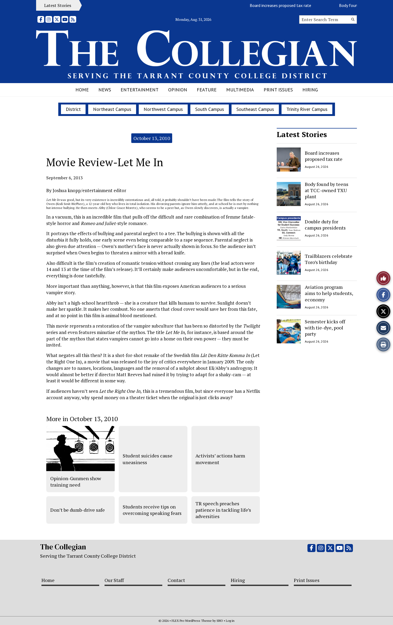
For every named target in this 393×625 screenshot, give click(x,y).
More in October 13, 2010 (82, 418)
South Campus (209, 109)
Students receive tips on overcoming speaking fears (152, 509)
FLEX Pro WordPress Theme (192, 621)
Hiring (310, 90)
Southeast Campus (255, 109)
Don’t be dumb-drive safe (77, 510)
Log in (230, 621)
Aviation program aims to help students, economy (329, 293)
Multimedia (240, 90)
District (73, 109)
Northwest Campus (163, 109)
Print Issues (278, 90)
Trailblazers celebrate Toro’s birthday (328, 259)
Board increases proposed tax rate (274, 5)
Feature (207, 90)
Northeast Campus (112, 109)
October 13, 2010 (151, 138)
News (104, 90)
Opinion (177, 90)
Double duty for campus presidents (325, 224)
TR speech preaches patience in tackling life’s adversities (223, 510)
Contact (176, 580)
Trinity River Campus (307, 109)
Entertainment (140, 90)
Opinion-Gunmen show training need (75, 481)
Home (82, 90)
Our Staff (114, 580)
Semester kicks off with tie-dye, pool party (325, 327)
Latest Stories (302, 134)
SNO (220, 621)
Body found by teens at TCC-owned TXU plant (326, 190)
